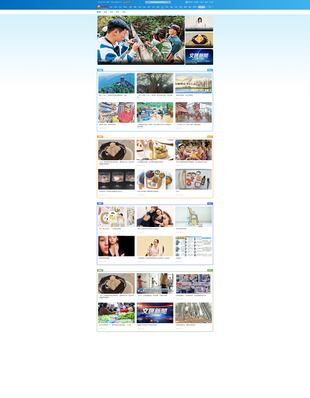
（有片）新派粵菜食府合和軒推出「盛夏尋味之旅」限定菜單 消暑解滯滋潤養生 (116, 163)
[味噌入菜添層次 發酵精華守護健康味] (155, 179)
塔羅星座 (178, 258)
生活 (162, 7)
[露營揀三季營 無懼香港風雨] (116, 112)
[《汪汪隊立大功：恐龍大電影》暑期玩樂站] (193, 112)
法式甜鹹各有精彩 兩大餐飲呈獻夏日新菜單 (150, 162)
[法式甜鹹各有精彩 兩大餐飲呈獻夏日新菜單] (155, 150)
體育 (171, 7)
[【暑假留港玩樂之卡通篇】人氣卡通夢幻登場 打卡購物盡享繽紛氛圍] (155, 112)
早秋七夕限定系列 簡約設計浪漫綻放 (147, 228)
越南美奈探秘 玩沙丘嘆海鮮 (184, 95)
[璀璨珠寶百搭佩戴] (116, 246)
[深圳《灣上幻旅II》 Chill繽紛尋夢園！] (116, 216)
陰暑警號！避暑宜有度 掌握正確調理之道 (197, 28)
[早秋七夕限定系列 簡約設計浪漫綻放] (155, 216)
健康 (123, 12)
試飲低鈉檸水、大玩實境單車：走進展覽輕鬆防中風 (191, 295)
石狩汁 (178, 191)
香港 (115, 7)
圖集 (190, 7)
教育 (167, 7)
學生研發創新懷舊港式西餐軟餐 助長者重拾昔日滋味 (191, 162)
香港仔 (206, 2)
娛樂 (158, 7)
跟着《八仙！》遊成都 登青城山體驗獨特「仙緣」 (113, 95)
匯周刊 (195, 7)
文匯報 (201, 2)
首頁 (111, 7)
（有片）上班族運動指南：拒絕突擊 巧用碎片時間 (152, 295)
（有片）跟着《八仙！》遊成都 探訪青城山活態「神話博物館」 (154, 96)
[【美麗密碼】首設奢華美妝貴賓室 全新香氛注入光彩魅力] (155, 246)
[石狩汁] (193, 179)
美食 (111, 12)
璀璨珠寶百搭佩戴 (104, 258)
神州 (120, 7)
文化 (153, 7)
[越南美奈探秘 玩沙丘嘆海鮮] (193, 83)
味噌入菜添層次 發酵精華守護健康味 (147, 191)
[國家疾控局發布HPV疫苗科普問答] (155, 313)
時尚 (117, 12)
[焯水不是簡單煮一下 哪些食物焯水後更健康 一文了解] (116, 313)
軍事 (149, 7)
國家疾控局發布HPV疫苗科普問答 (147, 325)
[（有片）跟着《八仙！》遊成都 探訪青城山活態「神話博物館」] (155, 83)
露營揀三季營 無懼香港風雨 (107, 124)
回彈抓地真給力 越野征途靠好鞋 (185, 325)
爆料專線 (196, 2)
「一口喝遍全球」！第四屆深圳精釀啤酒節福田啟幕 (124, 61)
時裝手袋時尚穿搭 (181, 228)
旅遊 (105, 12)
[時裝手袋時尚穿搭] (193, 216)
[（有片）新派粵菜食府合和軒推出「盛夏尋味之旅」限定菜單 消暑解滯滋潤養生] (116, 150)
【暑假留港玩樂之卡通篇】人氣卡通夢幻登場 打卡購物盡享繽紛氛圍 (154, 125)
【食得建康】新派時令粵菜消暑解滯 (196, 44)
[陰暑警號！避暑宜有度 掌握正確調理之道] (199, 23)
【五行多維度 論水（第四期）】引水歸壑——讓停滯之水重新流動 (199, 62)
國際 (135, 7)
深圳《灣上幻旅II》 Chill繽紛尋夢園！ (110, 228)
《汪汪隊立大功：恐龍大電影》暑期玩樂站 (188, 124)
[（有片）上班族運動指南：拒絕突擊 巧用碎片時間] (155, 283)
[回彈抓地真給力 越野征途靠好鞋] (193, 313)
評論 (139, 7)
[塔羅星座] (193, 246)
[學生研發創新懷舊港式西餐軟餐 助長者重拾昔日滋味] (193, 150)
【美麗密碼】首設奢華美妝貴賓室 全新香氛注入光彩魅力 (153, 258)
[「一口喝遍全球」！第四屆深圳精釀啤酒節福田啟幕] (141, 40)
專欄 (185, 7)
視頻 (144, 7)
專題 (180, 7)
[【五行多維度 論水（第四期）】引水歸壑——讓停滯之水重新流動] (199, 57)
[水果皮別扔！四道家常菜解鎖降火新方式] (116, 179)
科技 (176, 7)
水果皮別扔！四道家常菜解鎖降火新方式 (110, 191)
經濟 (130, 7)
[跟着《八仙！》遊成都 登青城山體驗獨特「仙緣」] (116, 83)
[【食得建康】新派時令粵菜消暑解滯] (199, 40)
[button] (122, 63)
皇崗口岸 (128, 2)
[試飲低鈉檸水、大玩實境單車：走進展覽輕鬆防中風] (193, 283)
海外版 (211, 2)
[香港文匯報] (103, 7)
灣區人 (125, 7)
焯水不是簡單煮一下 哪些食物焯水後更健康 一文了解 (115, 325)
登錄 (210, 7)
